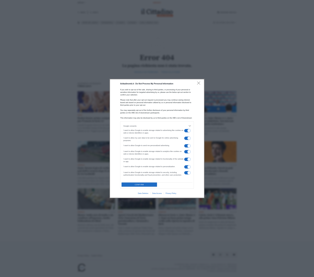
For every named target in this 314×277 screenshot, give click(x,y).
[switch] (187, 130)
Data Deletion (143, 193)
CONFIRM (139, 185)
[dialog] (157, 138)
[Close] (199, 84)
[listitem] (157, 126)
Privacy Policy (171, 193)
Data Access (157, 193)
